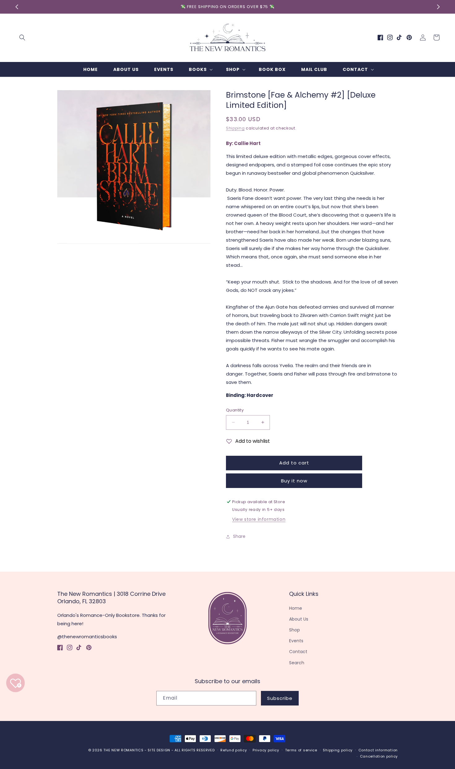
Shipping (235, 128)
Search (296, 663)
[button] (22, 37)
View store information (258, 519)
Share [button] (239, 536)
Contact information (378, 750)
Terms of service (301, 750)
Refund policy (233, 750)
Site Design (159, 750)
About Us (298, 619)
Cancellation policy (379, 756)
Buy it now (294, 480)
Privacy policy (266, 750)
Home (295, 608)
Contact (298, 651)
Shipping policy (338, 750)
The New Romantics (123, 750)
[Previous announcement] (17, 7)
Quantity (235, 410)
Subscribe (279, 698)
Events (296, 641)
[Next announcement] (438, 7)
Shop (294, 630)
